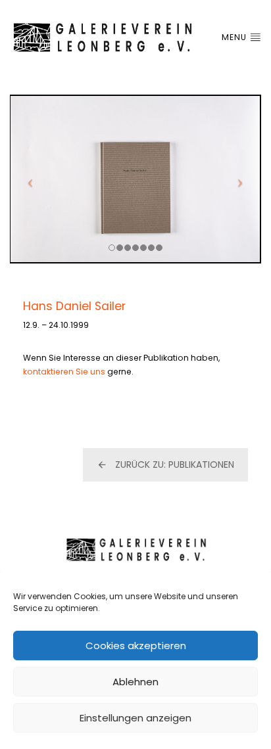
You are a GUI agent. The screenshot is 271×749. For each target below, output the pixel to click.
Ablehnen (135, 682)
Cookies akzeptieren (136, 645)
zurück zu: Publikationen (174, 464)
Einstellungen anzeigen (135, 718)
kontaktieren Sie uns (64, 371)
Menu (235, 37)
